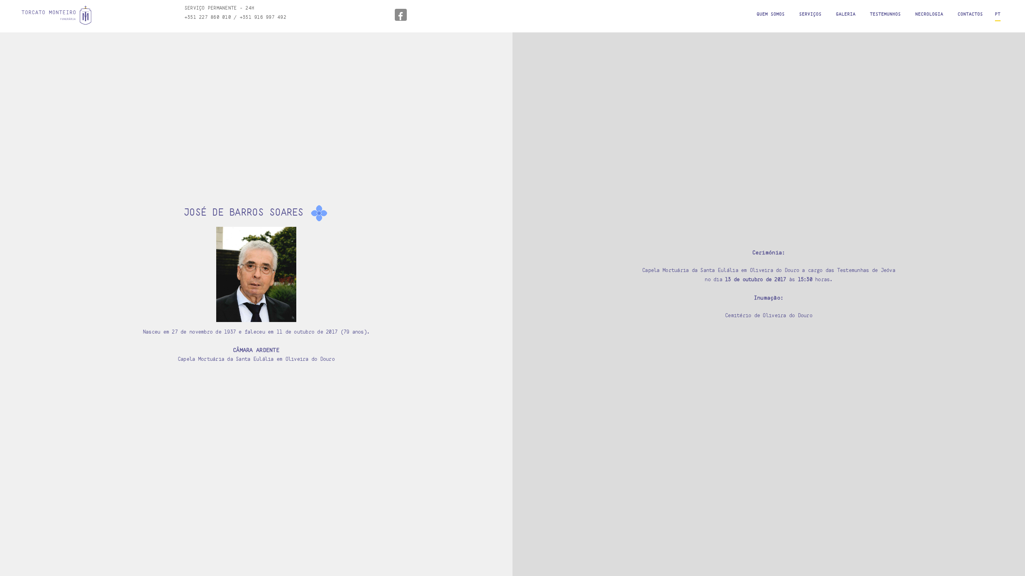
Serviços (810, 14)
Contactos (970, 14)
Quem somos (771, 14)
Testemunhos (885, 14)
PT (998, 14)
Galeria (846, 14)
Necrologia (929, 14)
